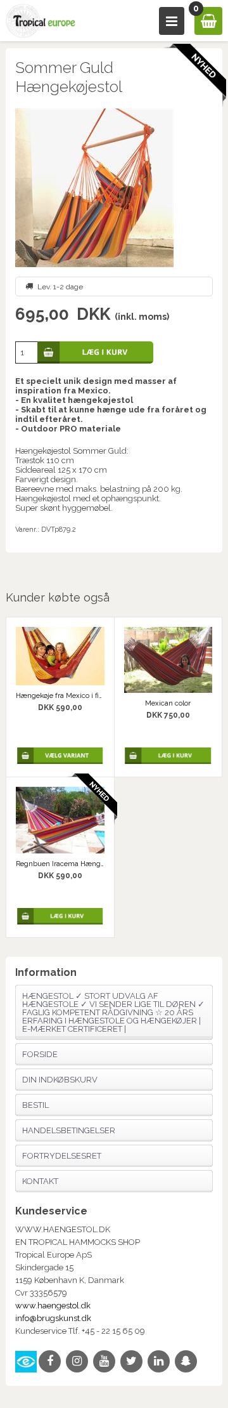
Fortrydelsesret (61, 1156)
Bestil (35, 1105)
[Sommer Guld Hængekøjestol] (114, 188)
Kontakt (40, 1181)
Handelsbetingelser (68, 1130)
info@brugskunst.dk (53, 1318)
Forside (40, 1054)
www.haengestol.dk (53, 1305)
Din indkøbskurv (60, 1079)
